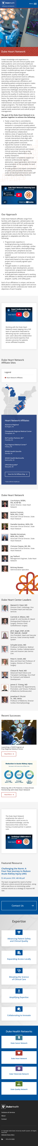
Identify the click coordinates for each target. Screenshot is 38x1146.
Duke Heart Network (19, 1058)
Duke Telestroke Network (19, 1074)
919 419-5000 (10, 1139)
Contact (4, 1119)
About (3, 1116)
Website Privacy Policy (7, 1135)
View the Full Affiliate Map (16, 474)
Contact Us (18, 905)
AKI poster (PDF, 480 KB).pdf (14, 878)
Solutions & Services (8, 1112)
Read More (8, 754)
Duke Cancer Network (19, 1043)
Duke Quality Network (19, 1089)
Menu (31, 3)
